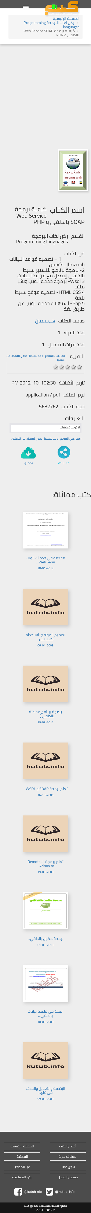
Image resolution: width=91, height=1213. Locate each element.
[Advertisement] (45, 91)
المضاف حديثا (67, 1156)
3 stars (67, 366)
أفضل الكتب (67, 1146)
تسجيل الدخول (68, 1177)
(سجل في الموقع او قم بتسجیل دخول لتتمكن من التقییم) (36, 358)
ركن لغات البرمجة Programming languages (51, 24)
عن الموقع (22, 1166)
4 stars (73, 366)
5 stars (79, 366)
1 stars (55, 366)
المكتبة (22, 1156)
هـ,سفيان (45, 320)
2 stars (61, 366)
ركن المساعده (22, 1177)
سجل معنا (68, 1166)
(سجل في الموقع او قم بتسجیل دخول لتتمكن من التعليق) (46, 438)
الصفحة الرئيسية (66, 18)
